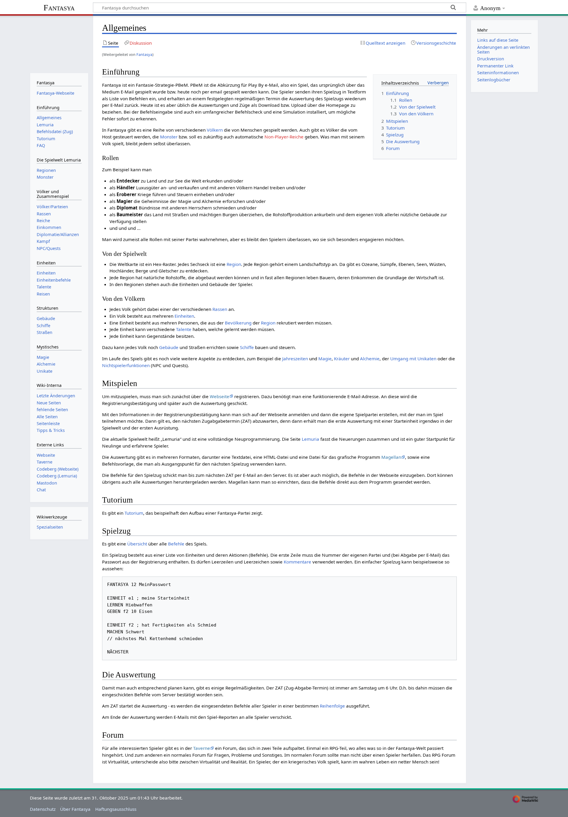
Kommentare (297, 562)
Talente (183, 329)
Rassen (219, 309)
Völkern (215, 130)
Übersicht (137, 544)
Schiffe (247, 347)
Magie (325, 358)
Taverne (201, 748)
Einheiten (184, 316)
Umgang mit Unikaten (413, 358)
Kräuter (342, 358)
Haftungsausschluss (115, 809)
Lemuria (310, 439)
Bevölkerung (238, 323)
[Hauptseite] (59, 43)
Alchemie (370, 358)
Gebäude (168, 347)
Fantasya (59, 7)
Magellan (391, 457)
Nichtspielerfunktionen (126, 365)
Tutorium (134, 513)
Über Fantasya (75, 809)
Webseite (219, 396)
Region (234, 264)
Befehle (176, 544)
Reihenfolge (332, 706)
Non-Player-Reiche (284, 137)
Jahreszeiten (295, 358)
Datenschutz (43, 809)
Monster (169, 137)
